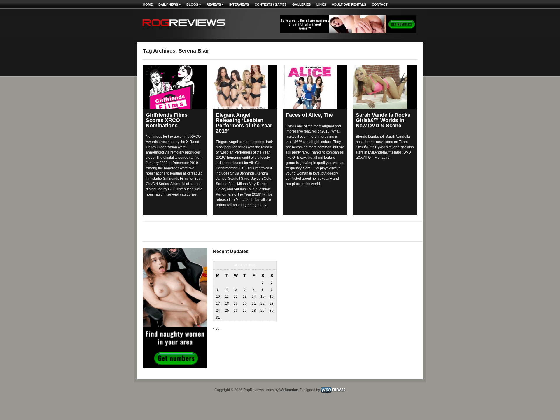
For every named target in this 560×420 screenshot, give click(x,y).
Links (321, 4)
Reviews (214, 4)
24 (218, 311)
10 (218, 296)
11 (227, 296)
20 (245, 304)
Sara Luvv (311, 168)
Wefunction (288, 390)
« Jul (216, 328)
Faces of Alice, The (309, 115)
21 (254, 304)
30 (272, 311)
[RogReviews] (184, 30)
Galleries (301, 4)
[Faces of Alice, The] (315, 87)
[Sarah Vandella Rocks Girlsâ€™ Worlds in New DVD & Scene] (385, 87)
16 (272, 296)
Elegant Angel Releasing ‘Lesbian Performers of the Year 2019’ (244, 123)
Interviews (239, 4)
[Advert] (348, 32)
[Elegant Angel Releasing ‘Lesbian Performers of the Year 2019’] (245, 87)
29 (262, 311)
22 (262, 304)
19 (236, 304)
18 (227, 304)
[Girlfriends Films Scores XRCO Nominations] (175, 87)
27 (245, 311)
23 (272, 304)
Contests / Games (270, 4)
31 (218, 318)
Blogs (193, 4)
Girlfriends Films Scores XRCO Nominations (167, 120)
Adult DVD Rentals (349, 4)
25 (227, 311)
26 (236, 311)
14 (254, 296)
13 (245, 296)
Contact (380, 4)
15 (262, 296)
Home (148, 4)
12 (236, 296)
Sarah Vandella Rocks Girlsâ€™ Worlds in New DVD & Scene (383, 120)
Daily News (169, 4)
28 (254, 311)
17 (218, 304)
